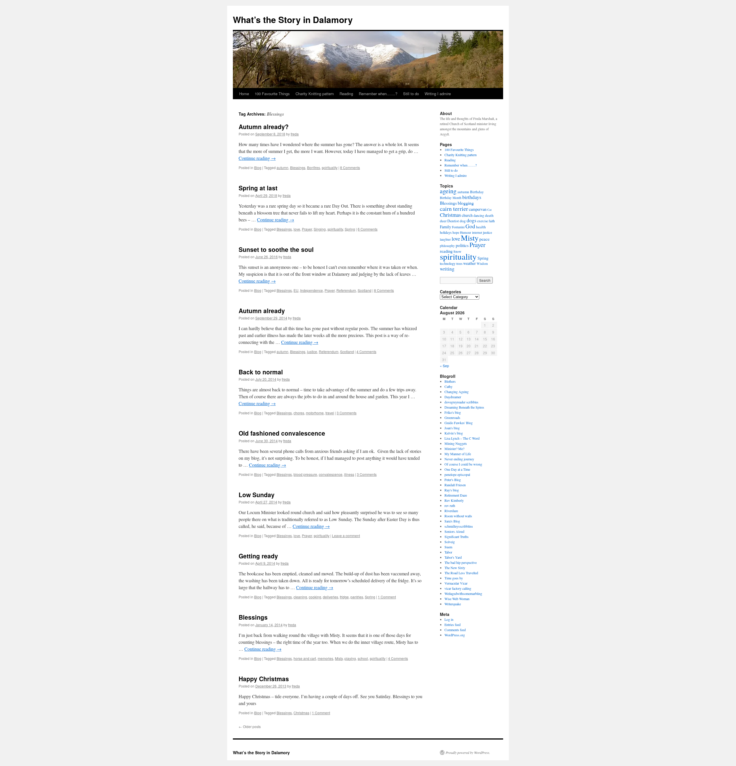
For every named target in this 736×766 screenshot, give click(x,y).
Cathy (448, 386)
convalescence (330, 474)
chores (299, 412)
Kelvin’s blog (453, 433)
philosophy (447, 246)
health (481, 226)
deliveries (330, 596)
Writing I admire (438, 93)
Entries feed (452, 624)
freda (295, 133)
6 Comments (367, 229)
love (297, 229)
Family (445, 226)
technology (447, 263)
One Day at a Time (457, 469)
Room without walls (458, 516)
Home (244, 93)
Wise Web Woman (456, 598)
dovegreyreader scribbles (461, 402)
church (467, 215)
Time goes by (453, 578)
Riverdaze (451, 510)
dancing (479, 215)
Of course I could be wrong (463, 464)
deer (443, 220)
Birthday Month (450, 198)
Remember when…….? (378, 93)
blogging (466, 203)
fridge (344, 596)
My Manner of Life (457, 453)
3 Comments (346, 412)
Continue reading (257, 158)
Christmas (301, 712)
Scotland (364, 290)
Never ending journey (459, 459)
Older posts (250, 726)
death (489, 215)
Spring (350, 229)
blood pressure (305, 474)
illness (349, 474)
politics (462, 245)
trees (459, 263)
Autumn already (262, 310)
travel (329, 412)
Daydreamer (452, 397)
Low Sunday (257, 494)
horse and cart (305, 658)
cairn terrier (454, 208)
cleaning (300, 596)
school (363, 658)
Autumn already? (264, 126)
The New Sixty (454, 567)
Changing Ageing (456, 391)
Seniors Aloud (454, 531)
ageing (448, 191)
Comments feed (455, 629)
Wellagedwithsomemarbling (463, 593)
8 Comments (350, 167)
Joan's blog (452, 428)
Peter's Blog (452, 479)
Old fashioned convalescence (282, 433)
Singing (320, 229)
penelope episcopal (457, 474)
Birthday (477, 191)
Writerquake (452, 604)
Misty (339, 658)
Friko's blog (452, 412)
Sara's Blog (452, 521)
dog (463, 220)
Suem (448, 547)
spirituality (330, 167)
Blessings (297, 167)
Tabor (448, 552)
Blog (257, 167)
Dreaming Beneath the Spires (464, 407)
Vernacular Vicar (455, 583)
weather (469, 263)
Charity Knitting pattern (315, 93)
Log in (448, 619)
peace (484, 239)
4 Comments (366, 351)
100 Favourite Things (272, 93)
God (470, 226)
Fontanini (458, 227)
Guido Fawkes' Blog (458, 422)
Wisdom (482, 263)
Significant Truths (456, 536)
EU (296, 290)
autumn (282, 167)
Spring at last (258, 187)
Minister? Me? (454, 448)
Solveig (449, 541)
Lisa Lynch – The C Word (462, 438)
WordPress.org (454, 635)
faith (492, 221)
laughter (445, 239)
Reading (346, 93)
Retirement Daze (455, 495)
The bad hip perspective (460, 562)
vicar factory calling (457, 588)
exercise (482, 221)
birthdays (471, 197)
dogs (471, 220)
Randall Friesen (455, 484)
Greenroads (452, 417)
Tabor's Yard (453, 557)
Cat (489, 210)
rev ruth (449, 505)
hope (456, 232)
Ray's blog (451, 490)
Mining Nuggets (455, 443)
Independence (311, 290)
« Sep (444, 365)
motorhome (315, 412)
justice (312, 351)
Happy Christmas (264, 678)
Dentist (453, 220)
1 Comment (387, 596)
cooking (315, 596)
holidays (446, 232)
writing (447, 268)
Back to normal (261, 371)
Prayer (307, 229)
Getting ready (258, 555)
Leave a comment (346, 535)
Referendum (346, 290)
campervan (477, 209)
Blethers (450, 381)
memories (325, 658)
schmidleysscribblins (458, 526)
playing (350, 658)
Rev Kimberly (454, 500)
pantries (356, 596)
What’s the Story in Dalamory (293, 19)
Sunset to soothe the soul (276, 249)
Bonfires (313, 167)
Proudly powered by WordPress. (468, 752)
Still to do (411, 93)
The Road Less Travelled (461, 572)
